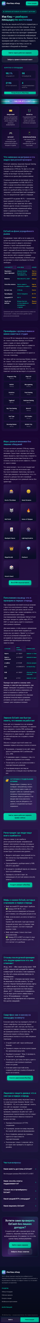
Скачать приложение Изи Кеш (20, 1078)
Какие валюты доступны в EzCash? (18, 1169)
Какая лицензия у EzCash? (14, 1206)
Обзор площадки (7, 1291)
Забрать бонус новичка (20, 1252)
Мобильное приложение (9, 1301)
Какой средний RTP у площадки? (17, 1199)
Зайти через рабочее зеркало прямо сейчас (20, 816)
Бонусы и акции (6, 1298)
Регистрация (32, 3)
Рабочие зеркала (7, 1295)
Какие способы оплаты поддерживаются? (13, 1182)
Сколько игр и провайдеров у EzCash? (15, 1191)
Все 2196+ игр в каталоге (20, 582)
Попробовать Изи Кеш (20, 93)
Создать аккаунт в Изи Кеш (20, 885)
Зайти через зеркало (20, 1245)
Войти (10, 1319)
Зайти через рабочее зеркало (20, 53)
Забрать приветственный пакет (20, 59)
